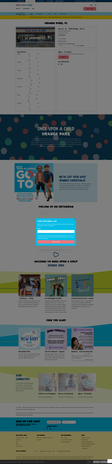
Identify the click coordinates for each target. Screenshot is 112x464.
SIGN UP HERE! (56, 242)
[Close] (75, 219)
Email (39, 228)
